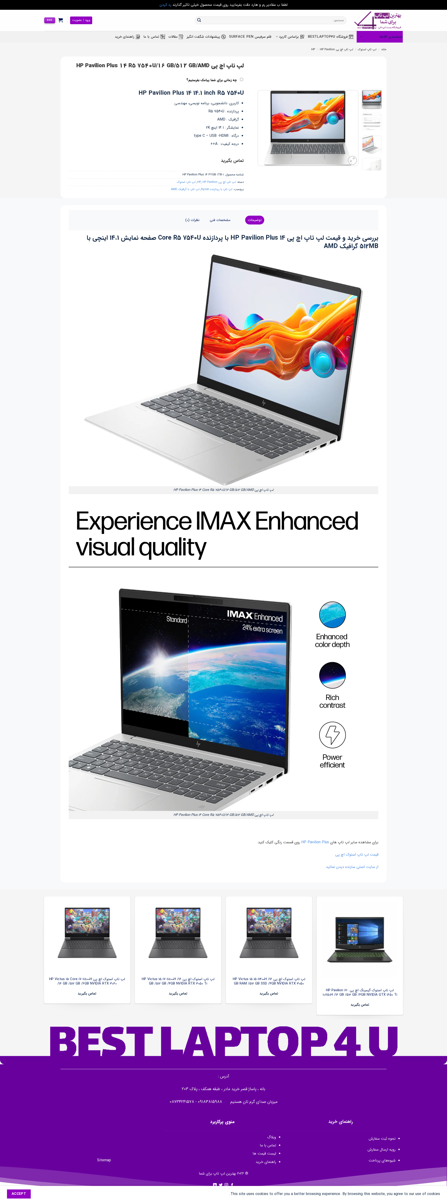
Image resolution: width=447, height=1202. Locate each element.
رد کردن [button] (165, 5)
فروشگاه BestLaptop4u (328, 37)
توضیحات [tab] (255, 220)
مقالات (173, 37)
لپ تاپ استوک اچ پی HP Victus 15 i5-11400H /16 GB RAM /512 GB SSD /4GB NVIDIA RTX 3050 (269, 981)
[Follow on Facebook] (232, 1185)
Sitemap (104, 1160)
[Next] (262, 128)
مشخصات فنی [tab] (220, 220)
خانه (383, 49)
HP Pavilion (327, 49)
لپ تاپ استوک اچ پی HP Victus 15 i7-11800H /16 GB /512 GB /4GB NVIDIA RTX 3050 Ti (178, 981)
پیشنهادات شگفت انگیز (203, 37)
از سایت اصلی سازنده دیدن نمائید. (351, 867)
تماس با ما (151, 37)
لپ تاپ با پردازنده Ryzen (216, 189)
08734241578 (182, 1102)
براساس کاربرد (289, 37)
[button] (60, 20)
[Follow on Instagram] (226, 1185)
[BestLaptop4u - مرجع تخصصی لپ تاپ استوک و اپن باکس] (378, 20)
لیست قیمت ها (264, 1153)
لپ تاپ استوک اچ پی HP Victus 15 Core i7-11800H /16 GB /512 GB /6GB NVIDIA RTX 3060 (87, 981)
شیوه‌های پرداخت (382, 1160)
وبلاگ (271, 1137)
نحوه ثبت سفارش (382, 1139)
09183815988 (210, 1102)
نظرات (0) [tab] (192, 220)
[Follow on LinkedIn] (215, 1185)
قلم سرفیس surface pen (250, 37)
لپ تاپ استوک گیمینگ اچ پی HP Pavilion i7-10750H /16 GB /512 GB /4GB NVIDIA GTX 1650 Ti (360, 992)
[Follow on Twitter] (221, 1185)
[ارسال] (199, 20)
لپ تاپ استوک (367, 49)
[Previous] (350, 128)
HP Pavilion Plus (315, 842)
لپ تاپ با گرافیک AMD (185, 189)
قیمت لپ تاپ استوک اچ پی (356, 854)
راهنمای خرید (124, 37)
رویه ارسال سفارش (382, 1149)
